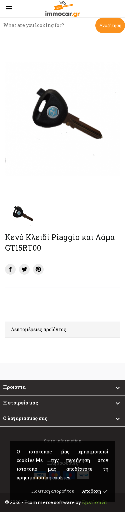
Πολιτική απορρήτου (52, 491)
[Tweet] (24, 269)
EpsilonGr (94, 502)
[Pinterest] (38, 269)
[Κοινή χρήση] (10, 269)
